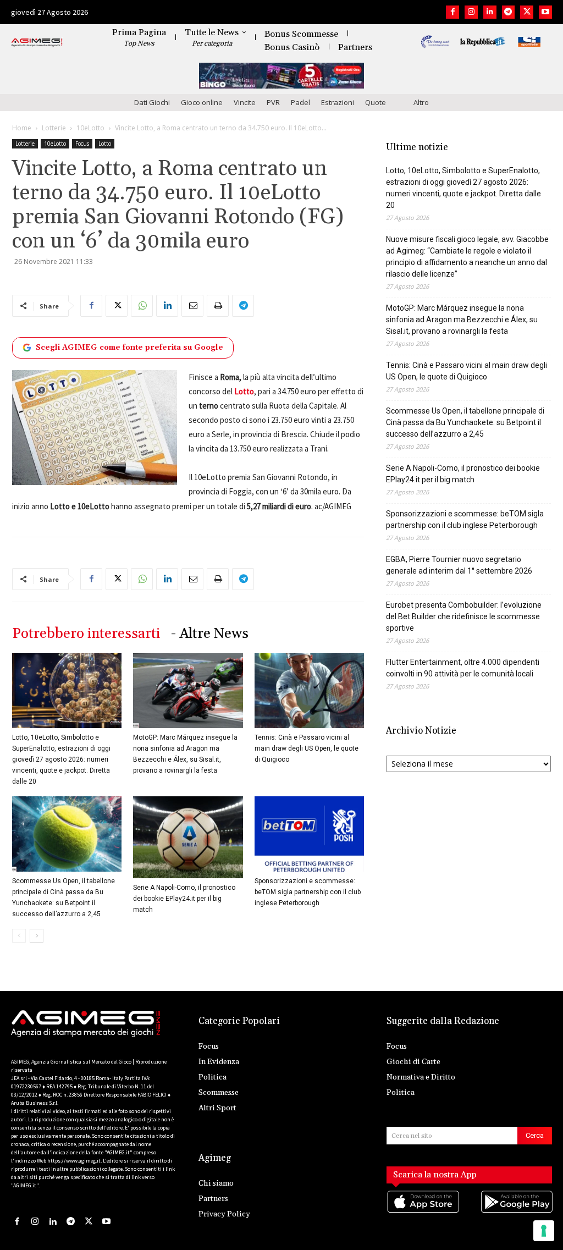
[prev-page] (19, 936)
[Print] (218, 306)
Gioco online (202, 102)
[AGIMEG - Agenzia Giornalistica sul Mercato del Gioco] (37, 42)
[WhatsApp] (142, 306)
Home (21, 128)
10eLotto (90, 128)
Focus (82, 143)
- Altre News (210, 633)
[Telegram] (508, 12)
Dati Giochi (152, 102)
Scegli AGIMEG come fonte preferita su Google (129, 348)
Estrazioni (337, 102)
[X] (526, 12)
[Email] (192, 306)
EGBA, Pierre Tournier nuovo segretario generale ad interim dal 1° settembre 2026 (459, 565)
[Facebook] (452, 12)
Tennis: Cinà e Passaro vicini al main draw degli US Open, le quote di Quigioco (306, 748)
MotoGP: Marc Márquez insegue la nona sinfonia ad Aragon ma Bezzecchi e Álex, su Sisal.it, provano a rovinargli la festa (462, 319)
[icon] (423, 1213)
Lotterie (54, 128)
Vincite (245, 102)
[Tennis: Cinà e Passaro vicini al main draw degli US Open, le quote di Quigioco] (309, 690)
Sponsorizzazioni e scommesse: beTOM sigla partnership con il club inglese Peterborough (308, 892)
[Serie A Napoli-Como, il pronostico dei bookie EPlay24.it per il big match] (187, 837)
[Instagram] (471, 12)
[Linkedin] (489, 12)
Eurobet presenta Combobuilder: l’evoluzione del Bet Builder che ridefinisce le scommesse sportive (464, 616)
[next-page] (36, 936)
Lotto (104, 143)
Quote (375, 102)
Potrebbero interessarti (86, 633)
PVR (273, 102)
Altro (421, 102)
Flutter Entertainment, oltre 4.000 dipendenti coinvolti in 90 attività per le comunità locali (462, 668)
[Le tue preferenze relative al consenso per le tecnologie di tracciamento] (543, 1230)
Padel (300, 102)
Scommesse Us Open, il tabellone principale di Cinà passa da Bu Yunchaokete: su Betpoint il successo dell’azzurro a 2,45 (465, 422)
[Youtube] (545, 12)
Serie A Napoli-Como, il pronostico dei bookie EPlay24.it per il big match (184, 898)
